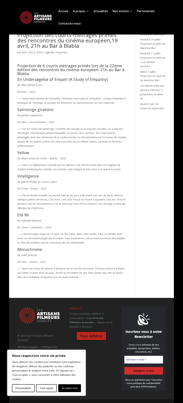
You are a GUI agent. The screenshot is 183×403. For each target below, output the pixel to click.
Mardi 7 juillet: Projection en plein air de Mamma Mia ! (152, 76)
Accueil (63, 11)
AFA (24, 52)
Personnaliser (23, 388)
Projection (61, 52)
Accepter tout (70, 388)
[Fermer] (83, 351)
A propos (79, 11)
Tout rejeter (46, 388)
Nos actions (121, 11)
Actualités (101, 11)
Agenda (49, 52)
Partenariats (146, 11)
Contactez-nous (69, 23)
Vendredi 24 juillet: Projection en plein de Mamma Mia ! (152, 44)
